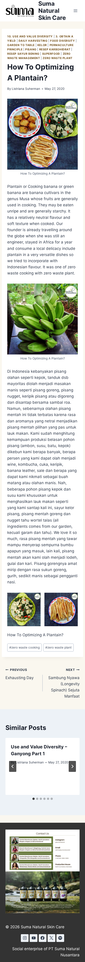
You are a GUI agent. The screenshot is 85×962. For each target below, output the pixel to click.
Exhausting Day (19, 674)
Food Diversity (62, 40)
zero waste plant (58, 647)
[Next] (72, 766)
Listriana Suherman (26, 89)
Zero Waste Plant (58, 58)
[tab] (33, 799)
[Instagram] (25, 938)
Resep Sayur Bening (23, 53)
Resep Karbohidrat (54, 49)
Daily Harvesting (33, 40)
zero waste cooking (24, 647)
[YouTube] (33, 938)
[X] (51, 938)
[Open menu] (75, 10)
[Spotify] (60, 938)
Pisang (30, 49)
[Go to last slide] (12, 766)
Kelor (42, 45)
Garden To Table (21, 45)
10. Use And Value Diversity (30, 36)
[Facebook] (42, 938)
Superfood (51, 53)
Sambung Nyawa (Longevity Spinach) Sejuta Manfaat (64, 683)
